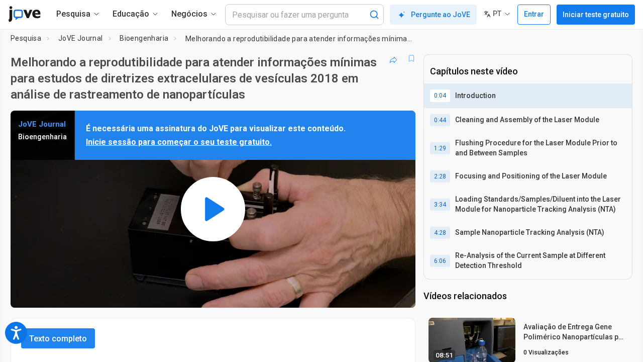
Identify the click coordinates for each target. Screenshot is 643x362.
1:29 (440, 148)
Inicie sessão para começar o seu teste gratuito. (179, 142)
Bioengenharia (144, 38)
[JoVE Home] (24, 14)
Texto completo (58, 338)
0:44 (440, 120)
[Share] (393, 58)
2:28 (440, 176)
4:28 (440, 232)
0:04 (440, 95)
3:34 (440, 204)
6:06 (440, 260)
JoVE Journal (80, 38)
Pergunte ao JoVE (440, 15)
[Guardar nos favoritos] (411, 58)
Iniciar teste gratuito (596, 15)
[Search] (374, 15)
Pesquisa (26, 38)
